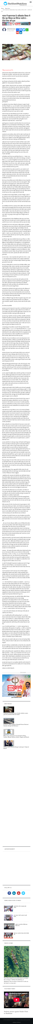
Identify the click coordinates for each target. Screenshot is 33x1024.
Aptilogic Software (17, 1022)
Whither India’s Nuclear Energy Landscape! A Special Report (16, 747)
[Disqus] (16, 775)
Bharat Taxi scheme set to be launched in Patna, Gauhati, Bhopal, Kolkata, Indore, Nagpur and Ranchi (16, 736)
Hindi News (7, 8)
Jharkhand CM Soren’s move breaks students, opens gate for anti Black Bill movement (16, 713)
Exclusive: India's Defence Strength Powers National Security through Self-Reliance (16, 725)
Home (2, 8)
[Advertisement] (16, 868)
